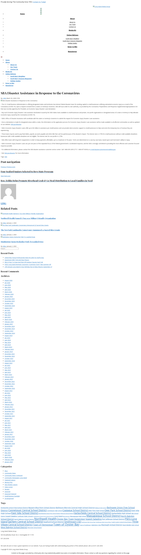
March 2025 (8, 319)
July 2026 (7, 283)
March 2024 (8, 347)
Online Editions (72, 35)
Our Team (72, 24)
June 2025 (8, 312)
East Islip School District (24, 513)
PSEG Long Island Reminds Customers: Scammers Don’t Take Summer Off (28, 264)
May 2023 (8, 370)
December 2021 (10, 409)
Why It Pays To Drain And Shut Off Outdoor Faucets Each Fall (24, 262)
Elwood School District (67, 513)
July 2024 (7, 338)
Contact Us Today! (39, 2)
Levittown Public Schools (25, 516)
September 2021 (10, 416)
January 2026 (9, 296)
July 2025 (7, 310)
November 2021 (10, 411)
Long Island (58, 516)
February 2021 (9, 432)
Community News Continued (13, 475)
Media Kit (72, 30)
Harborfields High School (121, 513)
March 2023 (8, 375)
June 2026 (8, 285)
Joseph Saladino (11, 516)
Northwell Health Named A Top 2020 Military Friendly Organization (28, 218)
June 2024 (8, 340)
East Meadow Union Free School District (49, 513)
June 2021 (8, 423)
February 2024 (9, 349)
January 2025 (9, 324)
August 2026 (8, 280)
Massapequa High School (78, 516)
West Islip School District (35, 527)
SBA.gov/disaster (16, 124)
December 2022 (10, 381)
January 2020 (9, 462)
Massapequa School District (104, 516)
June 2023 (8, 368)
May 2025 (8, 315)
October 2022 (9, 386)
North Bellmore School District (24, 519)
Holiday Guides (72, 43)
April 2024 (8, 345)
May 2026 (8, 287)
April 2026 (8, 290)
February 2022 (9, 404)
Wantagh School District (111, 525)
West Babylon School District (14, 527)
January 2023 (9, 379)
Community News (10, 473)
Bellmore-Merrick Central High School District (75, 507)
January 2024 (9, 352)
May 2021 (8, 425)
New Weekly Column (11, 485)
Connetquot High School (54, 511)
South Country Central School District (122, 522)
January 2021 (9, 434)
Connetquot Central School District (27, 510)
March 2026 (8, 292)
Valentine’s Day (96, 525)
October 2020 (9, 441)
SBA (6, 157)
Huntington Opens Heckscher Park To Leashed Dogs (22, 242)
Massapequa (66, 516)
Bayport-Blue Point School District (41, 507)
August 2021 (8, 418)
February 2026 (9, 294)
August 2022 (8, 391)
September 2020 (10, 443)
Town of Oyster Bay (66, 524)
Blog (6, 471)
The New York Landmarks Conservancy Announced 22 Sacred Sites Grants (30, 230)
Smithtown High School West (103, 522)
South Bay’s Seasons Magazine (72, 41)
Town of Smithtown (85, 525)
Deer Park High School (96, 511)
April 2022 (8, 400)
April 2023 (8, 372)
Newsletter (72, 52)
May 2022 (8, 397)
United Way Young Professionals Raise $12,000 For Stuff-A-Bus (24, 258)
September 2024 (10, 333)
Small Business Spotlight (12, 496)
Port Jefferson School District (113, 519)
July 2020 (7, 448)
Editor (4, 223)
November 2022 (10, 384)
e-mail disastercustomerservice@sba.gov (103, 149)
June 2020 (8, 450)
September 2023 (10, 361)
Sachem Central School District (25, 521)
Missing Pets (8, 482)
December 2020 (10, 437)
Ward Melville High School (131, 525)
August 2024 (8, 335)
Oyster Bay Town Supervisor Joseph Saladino (79, 518)
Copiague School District (75, 510)
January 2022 (9, 407)
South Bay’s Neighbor (72, 39)
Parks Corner (9, 487)
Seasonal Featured (10, 494)
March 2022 (8, 402)
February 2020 (9, 460)
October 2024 (9, 331)
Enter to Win (72, 47)
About (72, 19)
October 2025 (9, 303)
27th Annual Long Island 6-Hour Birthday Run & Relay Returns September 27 (28, 267)
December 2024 (10, 326)
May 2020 (8, 453)
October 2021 (9, 414)
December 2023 (10, 354)
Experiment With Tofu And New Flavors (17, 260)
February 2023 (9, 377)
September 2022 (10, 388)
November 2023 (10, 356)
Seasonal (7, 491)
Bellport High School (100, 508)
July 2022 (7, 393)
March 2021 (8, 430)
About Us (72, 22)
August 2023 (8, 363)
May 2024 (8, 342)
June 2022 (8, 395)
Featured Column (10, 480)
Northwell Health (45, 519)
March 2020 (8, 457)
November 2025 (10, 301)
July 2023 (7, 365)
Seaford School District (54, 522)
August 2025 (8, 308)
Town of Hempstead (43, 524)
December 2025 (10, 299)
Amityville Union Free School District (14, 508)
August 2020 (8, 446)
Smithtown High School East (88, 522)
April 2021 (8, 427)
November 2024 (10, 329)
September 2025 (10, 306)
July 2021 (7, 420)
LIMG (5, 98)
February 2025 (9, 322)
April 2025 (8, 317)
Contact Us (72, 27)
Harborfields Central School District (92, 513)
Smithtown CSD (72, 521)
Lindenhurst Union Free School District (43, 516)
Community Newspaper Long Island (16, 478)
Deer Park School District (118, 510)
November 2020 (10, 439)
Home (22, 14)
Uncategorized (9, 498)
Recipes (7, 489)
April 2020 (8, 455)
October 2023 (9, 358)
